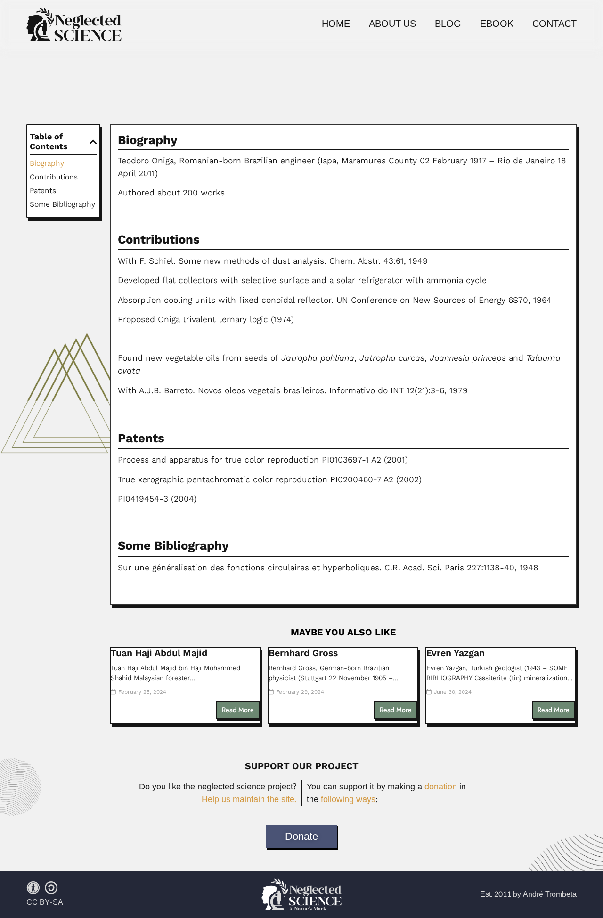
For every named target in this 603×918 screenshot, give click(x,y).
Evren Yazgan (455, 653)
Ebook (496, 24)
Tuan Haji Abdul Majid (159, 653)
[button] (93, 142)
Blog (448, 24)
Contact (554, 24)
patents (43, 190)
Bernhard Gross (303, 653)
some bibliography (62, 204)
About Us (392, 24)
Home (336, 24)
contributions (54, 176)
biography (47, 163)
